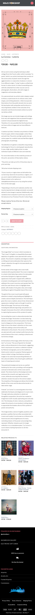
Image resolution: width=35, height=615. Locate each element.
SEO (32, 596)
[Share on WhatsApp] (3, 233)
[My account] (28, 3)
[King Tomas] (9, 448)
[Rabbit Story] (9, 506)
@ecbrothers (5, 534)
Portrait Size (4, 214)
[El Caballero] (9, 477)
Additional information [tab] (9, 247)
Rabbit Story (4, 517)
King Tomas (4, 458)
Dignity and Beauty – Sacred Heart (24, 459)
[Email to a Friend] (12, 233)
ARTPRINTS (15, 54)
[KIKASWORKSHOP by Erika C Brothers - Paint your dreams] (11, 3)
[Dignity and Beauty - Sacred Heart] (26, 448)
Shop (8, 54)
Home (3, 54)
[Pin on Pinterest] (15, 233)
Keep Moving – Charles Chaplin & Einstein (24, 488)
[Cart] (32, 3)
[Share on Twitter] (9, 233)
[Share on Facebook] (6, 233)
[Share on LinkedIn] (19, 233)
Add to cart (17, 221)
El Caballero (4, 488)
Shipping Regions (5, 208)
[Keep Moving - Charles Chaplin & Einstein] (26, 477)
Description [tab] (5, 244)
